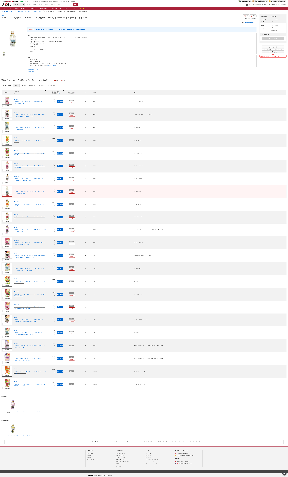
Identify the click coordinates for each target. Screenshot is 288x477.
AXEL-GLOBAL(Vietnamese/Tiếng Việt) (185, 455)
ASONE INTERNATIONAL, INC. (185, 463)
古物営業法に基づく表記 (151, 459)
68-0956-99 (16, 99)
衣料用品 (35, 11)
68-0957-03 (16, 137)
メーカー (89, 457)
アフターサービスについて (122, 461)
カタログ (89, 455)
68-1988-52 (16, 381)
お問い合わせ (273, 52)
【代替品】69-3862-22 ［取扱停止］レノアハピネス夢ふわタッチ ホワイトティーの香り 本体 (60, 29)
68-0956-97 (16, 201)
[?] (268, 34)
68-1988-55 (16, 343)
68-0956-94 (16, 163)
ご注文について (119, 455)
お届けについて (119, 459)
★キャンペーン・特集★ (20, 8)
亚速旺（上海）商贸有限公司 (183, 461)
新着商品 (33, 8)
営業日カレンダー (120, 463)
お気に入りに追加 (273, 47)
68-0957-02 (16, 125)
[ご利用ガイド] (273, 4)
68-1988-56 (16, 356)
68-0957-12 (16, 330)
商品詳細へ (7, 105)
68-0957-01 (16, 112)
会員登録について (120, 453)
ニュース (147, 453)
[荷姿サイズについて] (52, 65)
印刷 (247, 15)
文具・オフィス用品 (18, 11)
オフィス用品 (27, 11)
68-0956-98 (16, 214)
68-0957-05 (16, 240)
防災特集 (82, 8)
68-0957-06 (16, 253)
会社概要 (147, 457)
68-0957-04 (16, 150)
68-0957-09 (16, 291)
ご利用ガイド (119, 450)
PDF (254, 15)
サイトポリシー (149, 461)
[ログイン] (265, 4)
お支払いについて (120, 457)
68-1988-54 (16, 227)
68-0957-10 (16, 304)
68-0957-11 (16, 317)
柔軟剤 (40, 11)
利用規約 (147, 455)
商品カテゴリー (90, 453)
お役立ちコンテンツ (56, 8)
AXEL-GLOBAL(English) (182, 453)
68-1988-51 (16, 369)
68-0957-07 (16, 266)
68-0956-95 (16, 176)
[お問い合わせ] (282, 4)
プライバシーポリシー (150, 463)
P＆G (3, 15)
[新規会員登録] (257, 4)
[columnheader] (30, 92)
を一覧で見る (250, 22)
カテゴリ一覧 (7, 8)
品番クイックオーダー (70, 8)
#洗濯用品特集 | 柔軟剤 (32, 69)
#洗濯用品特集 (30, 71)
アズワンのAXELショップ (7, 11)
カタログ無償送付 (43, 8)
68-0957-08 (16, 278)
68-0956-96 (16, 189)
